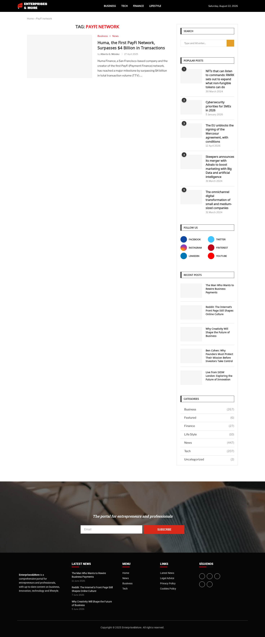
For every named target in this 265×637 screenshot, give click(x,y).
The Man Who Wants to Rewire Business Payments (220, 288)
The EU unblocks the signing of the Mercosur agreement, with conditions (220, 133)
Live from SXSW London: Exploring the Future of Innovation (219, 375)
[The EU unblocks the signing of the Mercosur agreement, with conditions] (191, 130)
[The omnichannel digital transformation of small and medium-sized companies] (191, 197)
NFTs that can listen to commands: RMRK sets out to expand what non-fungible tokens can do (220, 79)
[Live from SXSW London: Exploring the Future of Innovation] (191, 377)
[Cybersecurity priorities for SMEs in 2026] (191, 107)
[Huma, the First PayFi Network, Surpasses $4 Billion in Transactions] (59, 56)
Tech (124, 6)
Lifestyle (155, 6)
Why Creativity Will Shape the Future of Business (218, 332)
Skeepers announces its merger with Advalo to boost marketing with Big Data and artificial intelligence (220, 167)
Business (110, 6)
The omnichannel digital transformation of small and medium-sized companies (219, 200)
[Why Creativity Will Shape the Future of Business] (191, 334)
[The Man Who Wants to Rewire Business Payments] (191, 290)
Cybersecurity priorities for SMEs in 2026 (218, 106)
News (209, 442)
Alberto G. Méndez (110, 54)
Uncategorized (209, 459)
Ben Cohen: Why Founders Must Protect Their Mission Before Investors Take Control (219, 356)
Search (230, 43)
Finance (138, 6)
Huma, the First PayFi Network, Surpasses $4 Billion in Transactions (131, 45)
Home (30, 18)
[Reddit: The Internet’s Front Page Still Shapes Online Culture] (191, 312)
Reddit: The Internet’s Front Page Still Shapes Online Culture (219, 310)
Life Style (209, 434)
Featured (209, 417)
